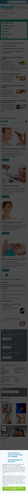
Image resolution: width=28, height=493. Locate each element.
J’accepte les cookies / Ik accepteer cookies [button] (14, 488)
